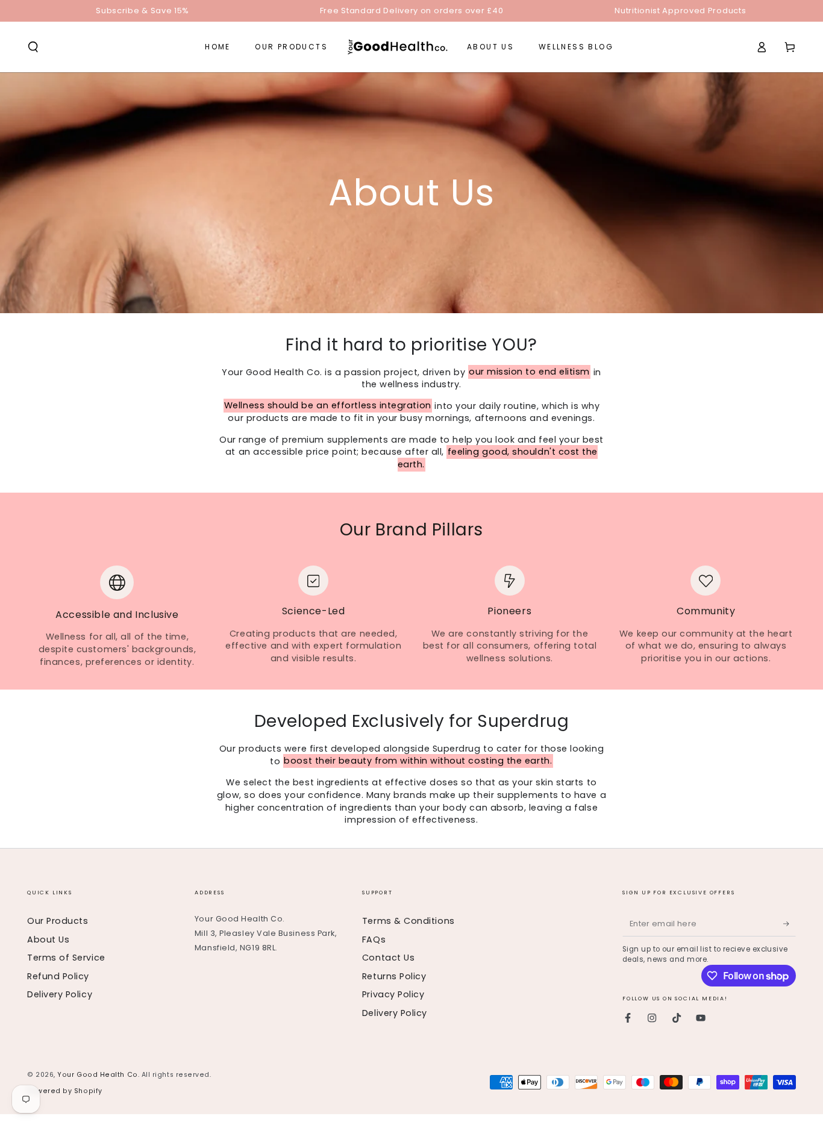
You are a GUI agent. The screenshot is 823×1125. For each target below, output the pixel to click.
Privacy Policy (393, 994)
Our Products (57, 921)
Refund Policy (58, 976)
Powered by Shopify (64, 1090)
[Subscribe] (789, 924)
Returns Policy (394, 976)
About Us (48, 939)
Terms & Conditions (408, 921)
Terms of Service (66, 958)
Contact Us (388, 958)
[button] (33, 47)
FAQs (374, 939)
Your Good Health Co (97, 1074)
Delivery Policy (59, 994)
